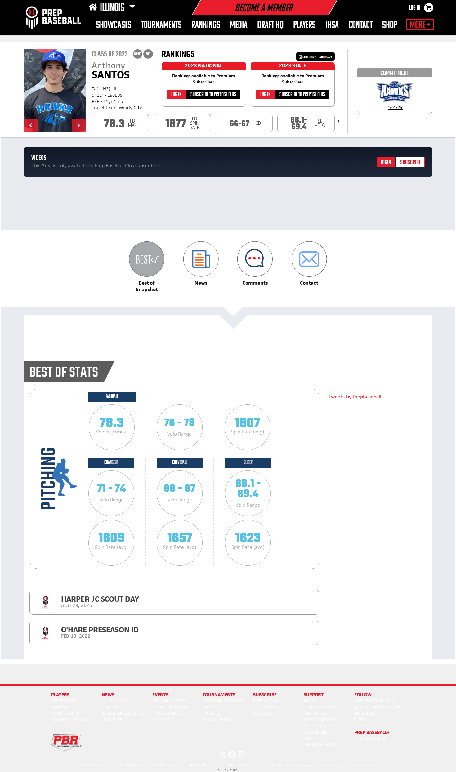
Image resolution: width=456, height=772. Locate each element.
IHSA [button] (332, 25)
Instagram (364, 713)
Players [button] (304, 25)
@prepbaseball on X (374, 700)
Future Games (166, 713)
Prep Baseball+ (268, 700)
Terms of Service (321, 744)
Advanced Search (69, 719)
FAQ (307, 738)
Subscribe (410, 162)
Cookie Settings (370, 738)
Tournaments (161, 25)
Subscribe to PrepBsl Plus (213, 95)
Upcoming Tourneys (223, 700)
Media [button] (239, 25)
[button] (31, 125)
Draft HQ (270, 25)
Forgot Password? (323, 707)
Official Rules (217, 719)
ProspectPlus (267, 707)
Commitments (65, 713)
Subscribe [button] (265, 695)
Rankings (205, 25)
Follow (363, 695)
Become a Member (263, 8)
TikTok (360, 719)
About (310, 700)
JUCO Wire (112, 719)
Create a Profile (67, 700)
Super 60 (161, 719)
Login (386, 162)
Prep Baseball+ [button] (372, 732)
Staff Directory (320, 719)
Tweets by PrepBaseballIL (357, 396)
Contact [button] (360, 25)
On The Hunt (114, 700)
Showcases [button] (114, 25)
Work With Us (318, 726)
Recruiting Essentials (124, 713)
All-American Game (171, 707)
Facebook (364, 726)
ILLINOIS (113, 8)
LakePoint (212, 707)
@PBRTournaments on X (379, 707)
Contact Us (315, 713)
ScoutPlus (264, 713)
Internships (315, 732)
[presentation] (339, 121)
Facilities (212, 713)
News (108, 695)
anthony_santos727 (317, 57)
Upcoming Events (169, 700)
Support (314, 695)
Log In (414, 8)
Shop (389, 25)
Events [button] (160, 695)
